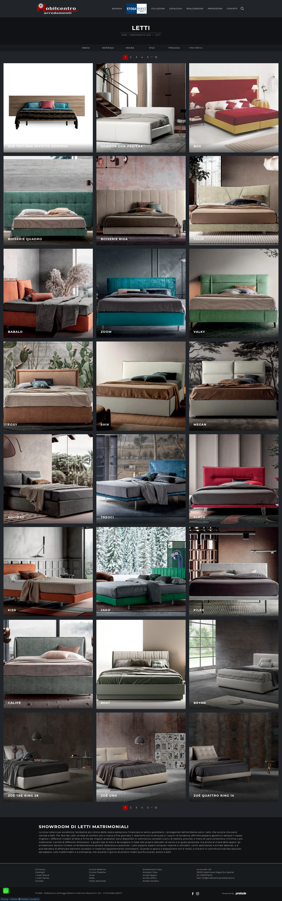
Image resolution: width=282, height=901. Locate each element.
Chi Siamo (40, 869)
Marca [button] (86, 48)
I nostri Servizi (42, 878)
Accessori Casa (150, 872)
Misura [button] (130, 48)
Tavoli (92, 875)
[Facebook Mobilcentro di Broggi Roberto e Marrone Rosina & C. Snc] (193, 893)
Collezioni (158, 8)
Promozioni (215, 8)
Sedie (92, 878)
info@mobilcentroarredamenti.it (218, 878)
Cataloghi (175, 8)
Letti (158, 35)
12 (156, 57)
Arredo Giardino (151, 881)
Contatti (232, 8)
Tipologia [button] (174, 48)
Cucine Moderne (97, 869)
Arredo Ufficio (150, 878)
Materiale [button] (108, 48)
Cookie (14, 899)
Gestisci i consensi (30, 899)
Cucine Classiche (97, 872)
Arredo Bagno (150, 875)
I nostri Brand (42, 875)
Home (124, 35)
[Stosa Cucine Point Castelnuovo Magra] (136, 8)
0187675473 (206, 875)
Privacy (4, 899)
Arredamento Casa (140, 35)
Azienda (117, 8)
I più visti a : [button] (196, 48)
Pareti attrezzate (97, 881)
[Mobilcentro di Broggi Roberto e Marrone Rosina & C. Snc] (57, 9)
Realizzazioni (195, 8)
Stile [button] (152, 48)
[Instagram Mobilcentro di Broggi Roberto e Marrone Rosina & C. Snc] (197, 893)
